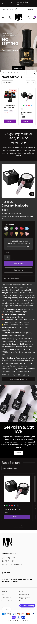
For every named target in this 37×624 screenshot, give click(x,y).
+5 (21, 108)
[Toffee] (22, 234)
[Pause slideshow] (33, 72)
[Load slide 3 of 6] (14, 72)
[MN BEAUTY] (7, 548)
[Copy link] (29, 375)
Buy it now (18, 270)
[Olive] (6, 234)
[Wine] (11, 234)
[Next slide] (29, 72)
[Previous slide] (3, 72)
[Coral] (29, 105)
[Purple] (26, 105)
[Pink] (27, 234)
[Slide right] (34, 3)
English (30, 9)
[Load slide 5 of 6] (21, 72)
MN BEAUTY (7, 202)
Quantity (6, 252)
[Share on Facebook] (9, 375)
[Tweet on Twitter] (14, 375)
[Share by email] (24, 375)
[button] (3, 17)
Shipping (4, 213)
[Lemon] (16, 234)
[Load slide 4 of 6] (17, 72)
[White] (21, 105)
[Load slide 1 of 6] (8, 72)
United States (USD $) (9, 9)
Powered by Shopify (24, 621)
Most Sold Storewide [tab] (10, 468)
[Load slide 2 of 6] (11, 72)
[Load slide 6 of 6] (24, 72)
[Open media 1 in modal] (18, 181)
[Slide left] (3, 3)
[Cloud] (31, 105)
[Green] (23, 105)
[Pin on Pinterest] (19, 375)
